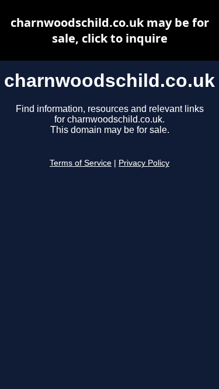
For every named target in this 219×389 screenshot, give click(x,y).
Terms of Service (81, 163)
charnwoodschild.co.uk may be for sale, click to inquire (110, 30)
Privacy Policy (144, 163)
